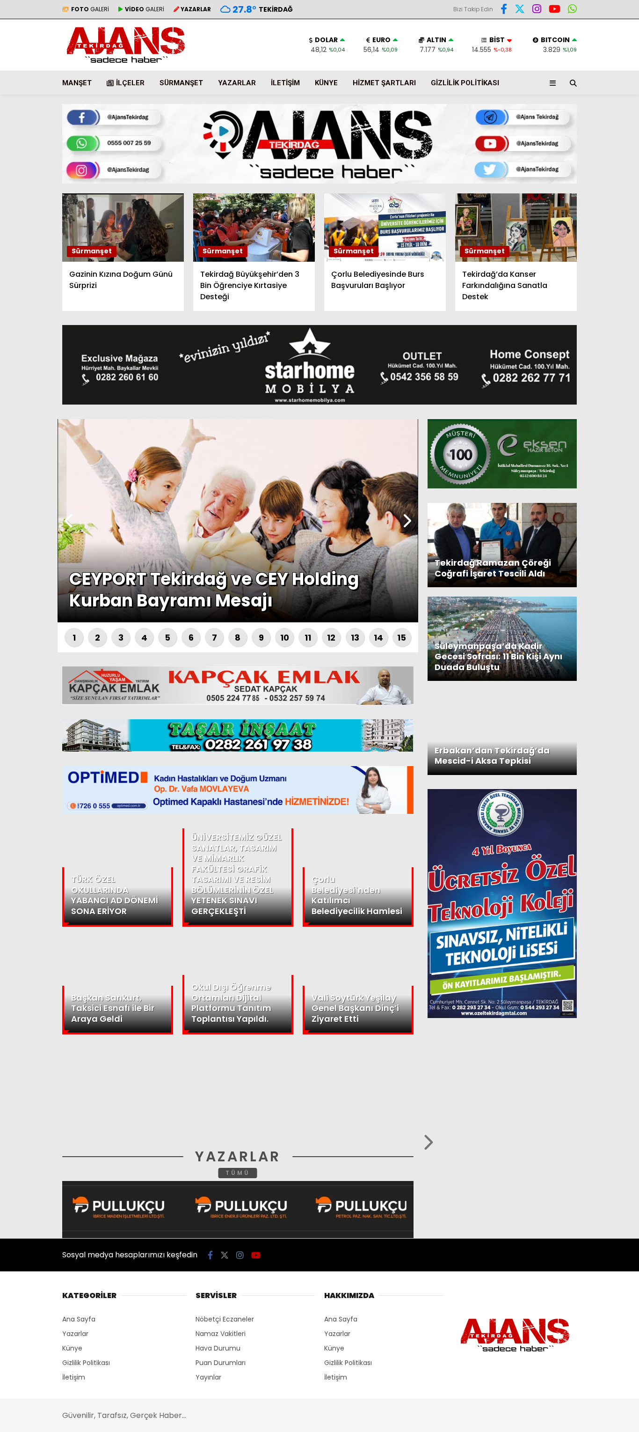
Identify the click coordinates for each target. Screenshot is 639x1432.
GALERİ (90, 9)
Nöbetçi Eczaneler (225, 1319)
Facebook (583, 275)
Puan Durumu (562, 174)
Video (547, 91)
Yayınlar (208, 1377)
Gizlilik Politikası (465, 83)
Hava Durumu (559, 155)
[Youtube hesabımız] (256, 1255)
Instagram (584, 328)
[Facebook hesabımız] (504, 10)
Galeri (550, 71)
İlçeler (130, 83)
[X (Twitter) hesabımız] (580, 301)
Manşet (77, 83)
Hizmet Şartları (384, 83)
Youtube (585, 354)
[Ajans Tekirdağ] (125, 63)
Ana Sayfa (557, 52)
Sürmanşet (181, 83)
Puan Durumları (221, 1362)
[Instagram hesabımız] (240, 1255)
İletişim (285, 83)
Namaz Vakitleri (221, 1333)
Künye (326, 83)
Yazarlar (553, 111)
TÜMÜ (237, 1173)
